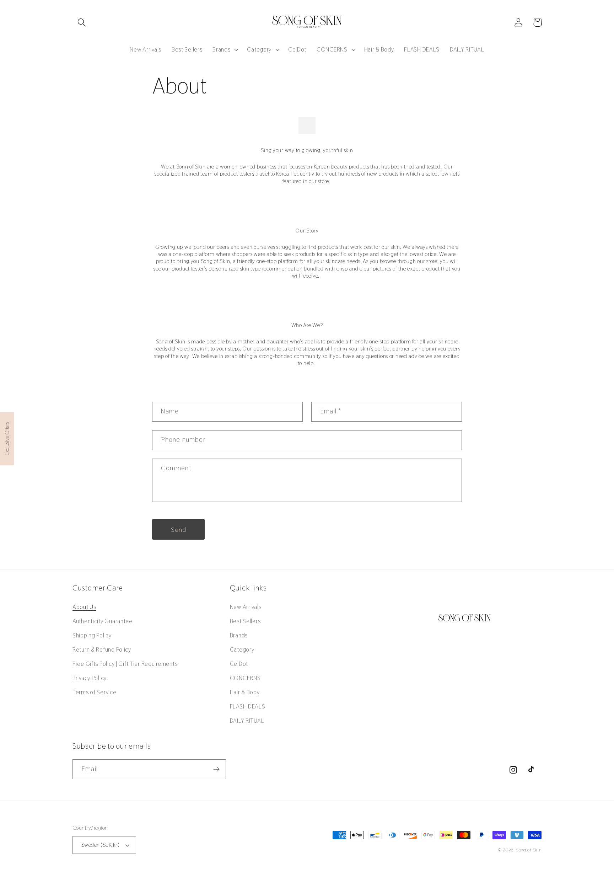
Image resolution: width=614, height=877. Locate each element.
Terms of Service (94, 692)
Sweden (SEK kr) (100, 845)
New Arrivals (246, 607)
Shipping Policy (92, 635)
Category (242, 649)
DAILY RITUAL (247, 720)
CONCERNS (245, 678)
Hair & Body (245, 692)
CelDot (239, 664)
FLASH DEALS (247, 706)
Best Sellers (245, 621)
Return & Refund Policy (101, 649)
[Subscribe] (216, 769)
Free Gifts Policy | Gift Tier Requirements (124, 664)
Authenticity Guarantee (102, 621)
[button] (81, 22)
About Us (84, 607)
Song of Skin (529, 850)
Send (179, 529)
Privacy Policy (89, 678)
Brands (239, 635)
